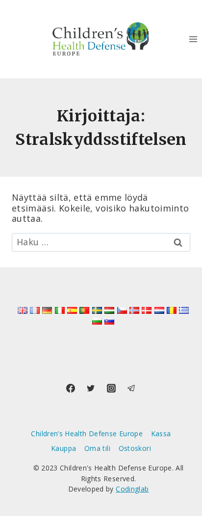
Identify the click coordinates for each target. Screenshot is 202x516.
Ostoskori (135, 448)
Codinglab (132, 488)
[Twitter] (91, 388)
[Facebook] (70, 388)
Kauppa (63, 448)
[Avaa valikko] (193, 39)
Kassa (161, 433)
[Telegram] (131, 388)
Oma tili (97, 448)
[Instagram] (111, 388)
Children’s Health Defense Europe (87, 433)
